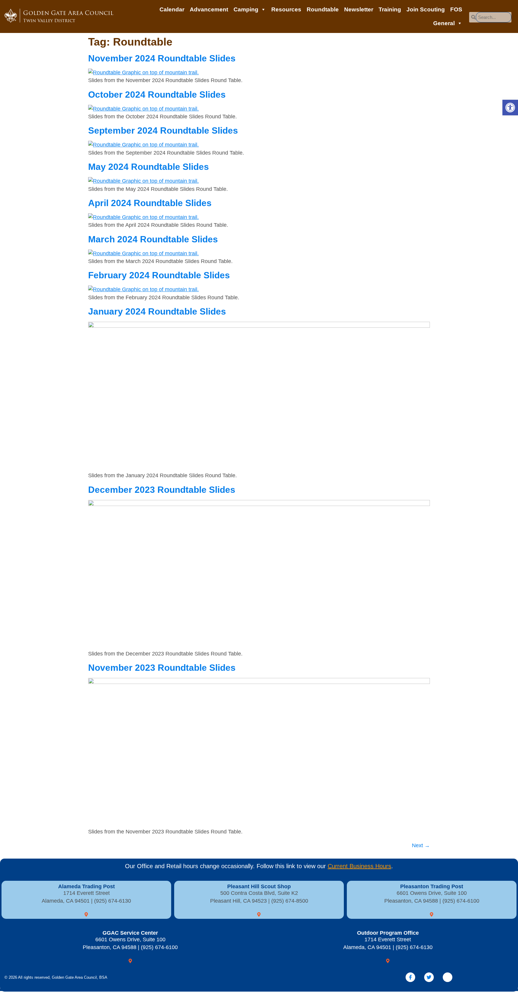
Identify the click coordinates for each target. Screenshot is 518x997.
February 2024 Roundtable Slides (159, 275)
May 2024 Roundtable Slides (148, 167)
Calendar (171, 9)
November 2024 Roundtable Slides (162, 58)
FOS (456, 9)
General (444, 23)
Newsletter (358, 9)
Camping (246, 9)
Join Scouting (425, 9)
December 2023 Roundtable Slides (161, 490)
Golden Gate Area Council (68, 16)
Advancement (209, 9)
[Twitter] (429, 977)
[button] (510, 107)
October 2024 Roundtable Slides (157, 94)
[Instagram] (447, 977)
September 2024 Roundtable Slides (163, 130)
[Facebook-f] (410, 977)
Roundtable (323, 9)
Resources (286, 9)
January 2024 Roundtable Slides (157, 311)
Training (390, 9)
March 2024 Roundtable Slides (153, 239)
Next (421, 845)
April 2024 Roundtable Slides (150, 203)
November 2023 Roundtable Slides (162, 668)
